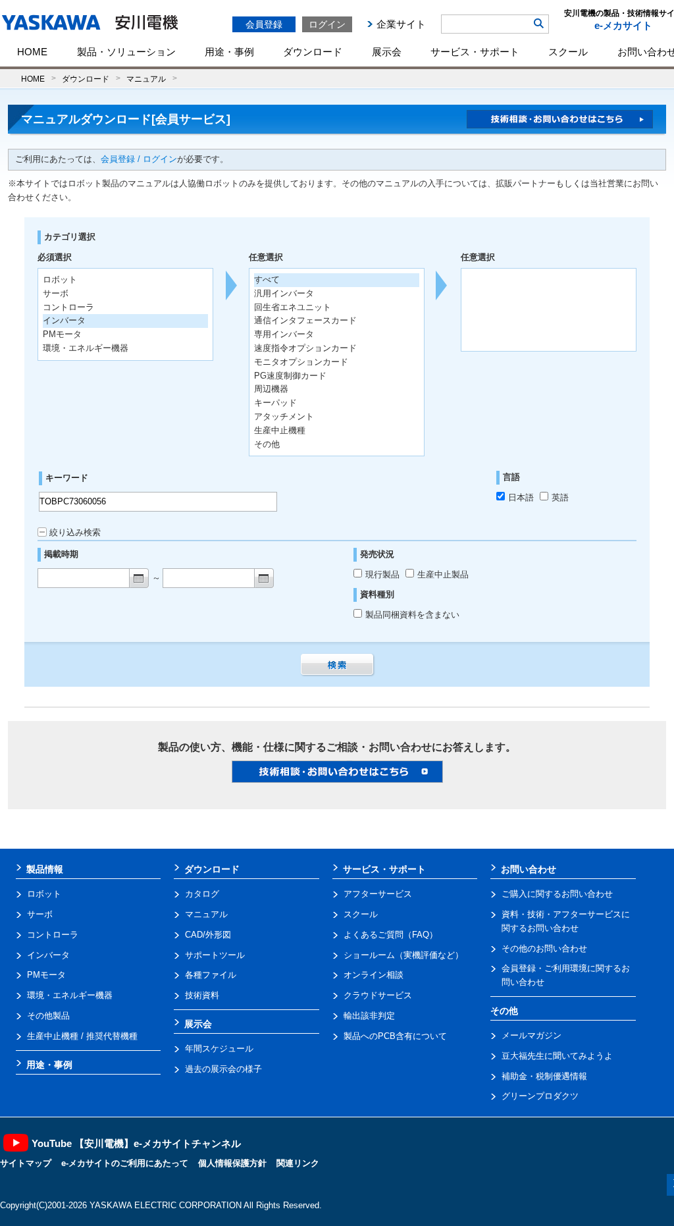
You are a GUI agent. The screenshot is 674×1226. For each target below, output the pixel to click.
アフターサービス (378, 894)
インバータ (48, 955)
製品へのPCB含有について (395, 1036)
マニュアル (146, 78)
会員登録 (264, 24)
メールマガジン (531, 1035)
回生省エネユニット (292, 307)
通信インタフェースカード (305, 320)
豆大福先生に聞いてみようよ (557, 1056)
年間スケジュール (219, 1048)
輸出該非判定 (369, 1016)
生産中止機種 (279, 430)
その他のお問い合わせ (544, 948)
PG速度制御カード (290, 376)
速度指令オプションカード (305, 348)
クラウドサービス (378, 995)
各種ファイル (210, 975)
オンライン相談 (373, 975)
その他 (267, 444)
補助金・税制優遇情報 (544, 1076)
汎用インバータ (284, 293)
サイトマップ (25, 1163)
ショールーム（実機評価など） (403, 955)
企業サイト (401, 24)
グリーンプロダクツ (540, 1096)
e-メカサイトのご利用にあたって (124, 1163)
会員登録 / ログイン (139, 159)
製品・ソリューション (126, 51)
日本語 (521, 497)
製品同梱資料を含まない (412, 615)
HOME (32, 51)
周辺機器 (271, 389)
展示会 (387, 51)
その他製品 (48, 1016)
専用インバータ (284, 334)
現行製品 (383, 574)
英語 (560, 497)
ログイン (327, 24)
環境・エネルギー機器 (70, 995)
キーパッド (275, 403)
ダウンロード (312, 51)
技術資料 (202, 995)
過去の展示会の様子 (223, 1069)
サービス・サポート (474, 51)
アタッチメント (284, 416)
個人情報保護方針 (232, 1163)
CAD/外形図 (208, 935)
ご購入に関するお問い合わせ (557, 894)
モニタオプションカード (301, 362)
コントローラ (52, 935)
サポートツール (215, 955)
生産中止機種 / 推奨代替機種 (82, 1036)
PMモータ (46, 975)
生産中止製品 (443, 574)
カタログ (202, 894)
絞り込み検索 (75, 532)
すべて (267, 279)
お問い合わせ (528, 869)
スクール (568, 51)
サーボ (40, 914)
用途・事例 (229, 51)
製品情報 (44, 869)
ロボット (44, 894)
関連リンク (297, 1163)
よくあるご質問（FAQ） (391, 935)
